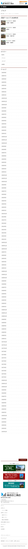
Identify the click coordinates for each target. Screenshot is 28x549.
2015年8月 (4, 418)
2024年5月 (4, 120)
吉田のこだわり (4, 512)
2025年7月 (4, 75)
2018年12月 (4, 309)
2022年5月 (4, 197)
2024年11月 (4, 101)
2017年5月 (4, 364)
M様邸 (8, 29)
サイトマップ (3, 538)
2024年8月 (4, 111)
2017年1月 (4, 377)
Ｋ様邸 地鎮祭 (9, 22)
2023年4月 (4, 162)
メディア (3, 61)
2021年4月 (4, 229)
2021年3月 (4, 232)
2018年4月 (4, 329)
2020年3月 (4, 261)
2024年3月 (4, 127)
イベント (3, 58)
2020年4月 (4, 258)
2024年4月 (4, 123)
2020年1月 (4, 268)
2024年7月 (4, 114)
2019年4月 (4, 296)
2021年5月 (4, 226)
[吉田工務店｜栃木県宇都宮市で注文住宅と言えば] (7, 3)
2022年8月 (4, 187)
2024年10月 (4, 104)
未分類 (3, 64)
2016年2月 (4, 409)
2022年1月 (4, 210)
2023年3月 (4, 165)
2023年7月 (4, 152)
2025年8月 (4, 72)
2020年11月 (4, 245)
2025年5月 (4, 82)
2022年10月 (4, 181)
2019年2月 (4, 303)
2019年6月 (4, 290)
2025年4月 (4, 85)
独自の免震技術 (5, 519)
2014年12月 (4, 431)
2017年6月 (4, 361)
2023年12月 (4, 136)
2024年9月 (4, 107)
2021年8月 (4, 216)
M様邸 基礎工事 (10, 36)
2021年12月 (4, 213)
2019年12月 (4, 271)
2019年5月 (4, 293)
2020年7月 (4, 252)
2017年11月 (4, 345)
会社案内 (3, 529)
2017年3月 (4, 370)
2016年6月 (4, 399)
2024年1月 (4, 133)
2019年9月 (4, 280)
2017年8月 (4, 354)
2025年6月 (4, 79)
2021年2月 (4, 236)
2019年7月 (4, 287)
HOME (3, 13)
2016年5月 (4, 402)
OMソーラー (4, 517)
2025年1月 (4, 95)
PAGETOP (23, 459)
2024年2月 (4, 130)
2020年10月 (4, 248)
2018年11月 (4, 313)
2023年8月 (4, 149)
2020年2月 (4, 264)
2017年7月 (4, 357)
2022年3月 (4, 204)
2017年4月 (4, 367)
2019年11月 (4, 274)
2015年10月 (4, 415)
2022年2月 (4, 207)
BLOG (14, 27)
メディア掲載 (4, 510)
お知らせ (3, 508)
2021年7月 (4, 220)
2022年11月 (4, 178)
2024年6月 (4, 117)
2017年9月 (4, 351)
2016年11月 (4, 383)
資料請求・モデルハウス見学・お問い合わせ (10, 541)
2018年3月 (4, 332)
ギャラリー (3, 524)
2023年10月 (4, 143)
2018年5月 (4, 325)
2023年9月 (4, 146)
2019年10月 (4, 277)
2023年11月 (4, 139)
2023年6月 (4, 155)
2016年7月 (4, 396)
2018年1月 (4, 338)
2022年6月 (4, 194)
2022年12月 (4, 175)
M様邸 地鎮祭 (9, 42)
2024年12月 (4, 98)
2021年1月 (4, 239)
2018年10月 (4, 316)
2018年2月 (4, 335)
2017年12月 (4, 341)
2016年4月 (4, 405)
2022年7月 (4, 191)
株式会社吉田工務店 (12, 546)
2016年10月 (4, 386)
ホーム (2, 505)
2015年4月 (4, 425)
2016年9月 (4, 389)
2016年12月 (4, 380)
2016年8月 (4, 393)
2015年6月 (4, 422)
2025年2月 (4, 91)
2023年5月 (4, 159)
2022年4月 (4, 200)
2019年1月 (4, 306)
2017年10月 (4, 348)
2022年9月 (4, 184)
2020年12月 (4, 242)
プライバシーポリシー (5, 535)
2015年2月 (4, 428)
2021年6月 (4, 223)
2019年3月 (4, 300)
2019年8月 (4, 284)
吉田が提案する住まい (5, 522)
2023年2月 (4, 168)
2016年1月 (4, 412)
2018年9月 (4, 319)
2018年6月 (4, 322)
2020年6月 (4, 255)
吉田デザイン (4, 515)
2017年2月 (4, 373)
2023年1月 (4, 171)
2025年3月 (4, 88)
